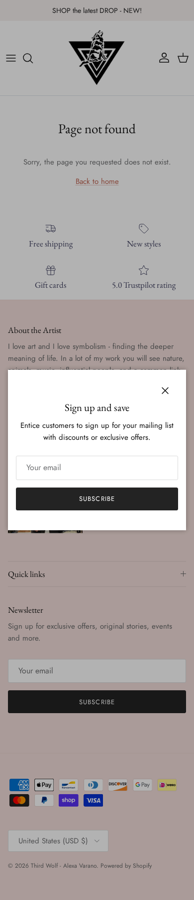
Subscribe (96, 498)
